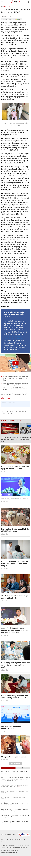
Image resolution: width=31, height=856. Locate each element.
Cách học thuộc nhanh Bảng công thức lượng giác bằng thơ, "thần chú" (14, 786)
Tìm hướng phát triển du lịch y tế (15, 499)
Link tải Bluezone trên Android (15, 336)
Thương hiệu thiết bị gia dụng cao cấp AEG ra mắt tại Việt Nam (9, 439)
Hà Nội (24, 394)
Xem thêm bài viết (15, 763)
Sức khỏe (4, 471)
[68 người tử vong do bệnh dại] (15, 744)
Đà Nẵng (17, 394)
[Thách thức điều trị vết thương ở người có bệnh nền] (15, 583)
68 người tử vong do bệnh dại (13, 757)
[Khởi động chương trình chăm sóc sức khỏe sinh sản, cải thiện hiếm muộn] (15, 650)
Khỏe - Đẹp (6, 6)
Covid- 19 (9, 394)
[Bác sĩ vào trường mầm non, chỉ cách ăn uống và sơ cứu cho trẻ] (15, 683)
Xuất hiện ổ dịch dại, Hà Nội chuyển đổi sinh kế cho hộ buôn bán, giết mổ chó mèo (14, 630)
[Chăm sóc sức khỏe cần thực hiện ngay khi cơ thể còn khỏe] (15, 454)
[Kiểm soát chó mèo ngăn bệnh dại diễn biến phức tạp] (15, 517)
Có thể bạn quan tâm (11, 421)
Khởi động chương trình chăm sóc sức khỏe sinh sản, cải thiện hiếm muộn (15, 665)
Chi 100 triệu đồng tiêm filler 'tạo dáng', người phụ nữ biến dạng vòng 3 (14, 563)
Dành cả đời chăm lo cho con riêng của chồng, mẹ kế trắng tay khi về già (14, 810)
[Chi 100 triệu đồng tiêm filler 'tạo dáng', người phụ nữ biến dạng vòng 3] (15, 549)
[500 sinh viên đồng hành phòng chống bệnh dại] (15, 714)
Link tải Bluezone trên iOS (13, 338)
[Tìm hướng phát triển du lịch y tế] (15, 486)
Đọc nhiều (8, 768)
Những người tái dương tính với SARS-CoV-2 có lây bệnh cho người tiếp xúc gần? (15, 378)
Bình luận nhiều (22, 768)
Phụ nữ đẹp (5, 568)
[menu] (2, 1)
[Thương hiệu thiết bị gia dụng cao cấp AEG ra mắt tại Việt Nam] (10, 428)
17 (19, 787)
